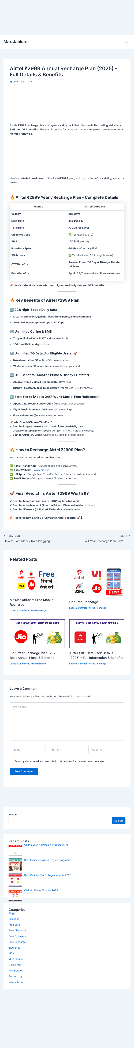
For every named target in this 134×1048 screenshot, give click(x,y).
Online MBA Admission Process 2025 (46, 844)
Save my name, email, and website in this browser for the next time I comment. (59, 761)
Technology (16, 976)
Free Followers (17, 936)
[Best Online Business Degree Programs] (15, 864)
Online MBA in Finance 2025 (41, 890)
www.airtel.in (41, 470)
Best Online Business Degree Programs (47, 860)
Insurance (14, 947)
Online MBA (15, 964)
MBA (11, 953)
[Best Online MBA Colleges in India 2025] (15, 880)
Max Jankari (15, 41)
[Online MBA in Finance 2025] (15, 895)
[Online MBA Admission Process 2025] (15, 849)
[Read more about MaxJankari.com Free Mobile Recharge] (37, 580)
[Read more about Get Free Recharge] (96, 581)
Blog (11, 913)
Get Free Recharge (83, 602)
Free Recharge (39, 610)
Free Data (14, 924)
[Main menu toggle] (127, 42)
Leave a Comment (19, 610)
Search (13, 814)
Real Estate (15, 970)
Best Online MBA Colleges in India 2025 (47, 875)
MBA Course (16, 959)
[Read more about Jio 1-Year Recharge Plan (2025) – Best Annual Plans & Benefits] (37, 633)
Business (14, 919)
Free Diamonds (18, 930)
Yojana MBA (16, 982)
